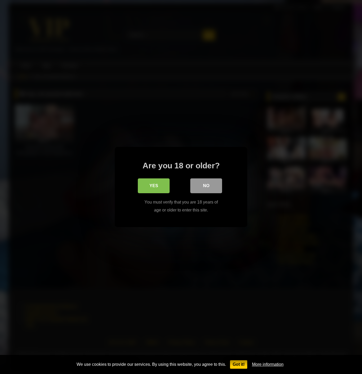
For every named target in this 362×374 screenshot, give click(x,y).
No (206, 185)
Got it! (239, 364)
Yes (153, 185)
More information (268, 364)
